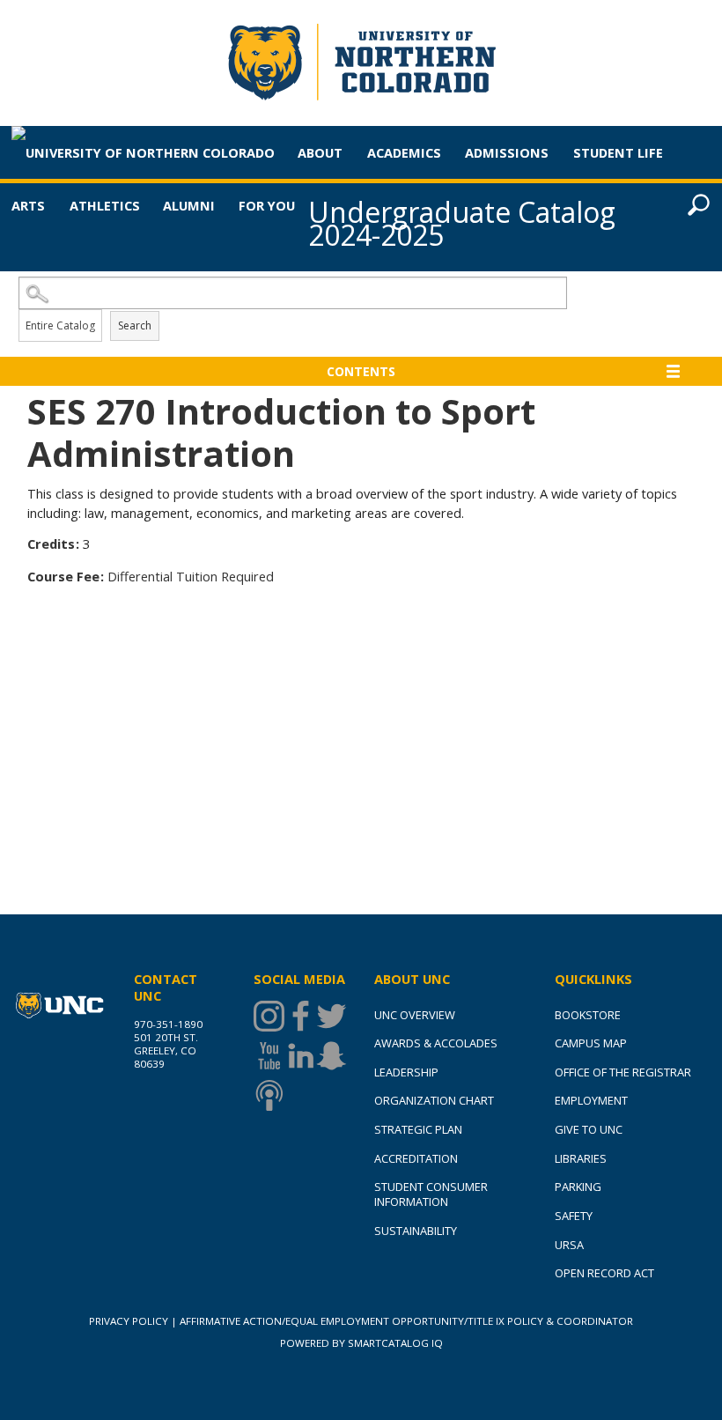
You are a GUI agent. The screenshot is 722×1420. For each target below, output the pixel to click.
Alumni (189, 205)
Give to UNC (589, 1129)
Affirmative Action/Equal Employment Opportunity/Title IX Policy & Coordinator (406, 1321)
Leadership (406, 1072)
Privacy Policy (128, 1321)
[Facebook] (300, 1016)
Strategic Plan (418, 1129)
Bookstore (588, 1015)
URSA (569, 1245)
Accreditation (416, 1158)
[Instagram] (269, 1016)
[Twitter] (331, 1016)
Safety (574, 1216)
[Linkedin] (300, 1055)
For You (267, 205)
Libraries (581, 1158)
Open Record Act (604, 1273)
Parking (578, 1186)
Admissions (507, 152)
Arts (28, 205)
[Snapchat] (331, 1055)
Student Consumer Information (431, 1194)
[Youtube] (269, 1055)
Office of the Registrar (623, 1072)
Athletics (105, 205)
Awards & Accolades (435, 1043)
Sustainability (415, 1231)
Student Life (618, 152)
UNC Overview (414, 1015)
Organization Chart (434, 1100)
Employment (591, 1100)
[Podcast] (269, 1095)
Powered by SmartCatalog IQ (361, 1343)
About (320, 152)
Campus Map (591, 1043)
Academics (404, 152)
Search (134, 325)
